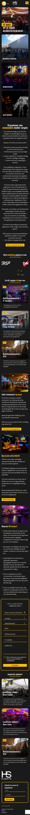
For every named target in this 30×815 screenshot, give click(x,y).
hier (20, 415)
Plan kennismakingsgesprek (11, 429)
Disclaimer (4, 812)
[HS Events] (15, 3)
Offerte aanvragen (8, 499)
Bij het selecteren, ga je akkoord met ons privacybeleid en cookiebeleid (16, 659)
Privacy (3, 810)
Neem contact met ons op (15, 245)
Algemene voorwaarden (7, 809)
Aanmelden (9, 799)
